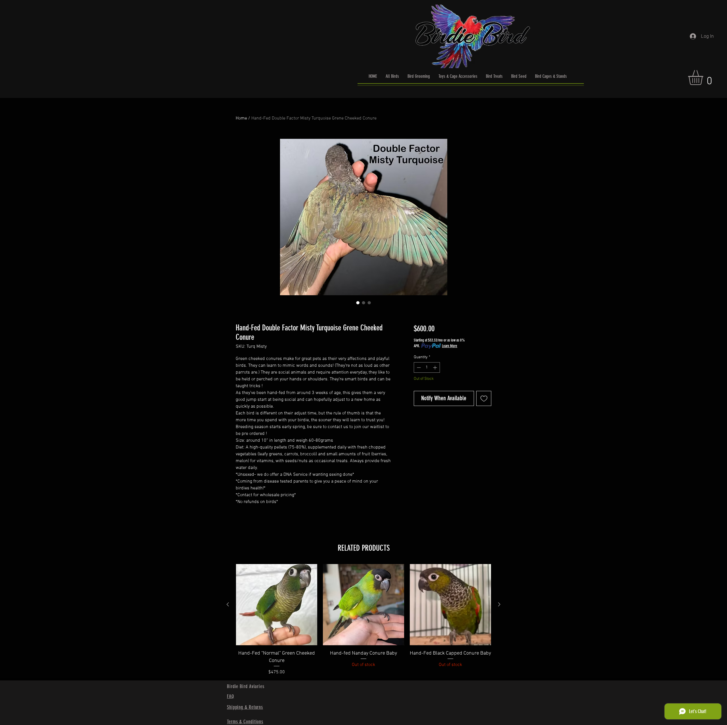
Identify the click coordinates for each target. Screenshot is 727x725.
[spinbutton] (427, 367)
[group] (363, 620)
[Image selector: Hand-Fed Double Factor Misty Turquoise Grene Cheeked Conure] (358, 302)
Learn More (449, 345)
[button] (704, 77)
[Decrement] (418, 367)
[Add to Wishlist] (483, 398)
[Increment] (435, 367)
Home (241, 118)
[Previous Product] (227, 604)
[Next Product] (499, 604)
